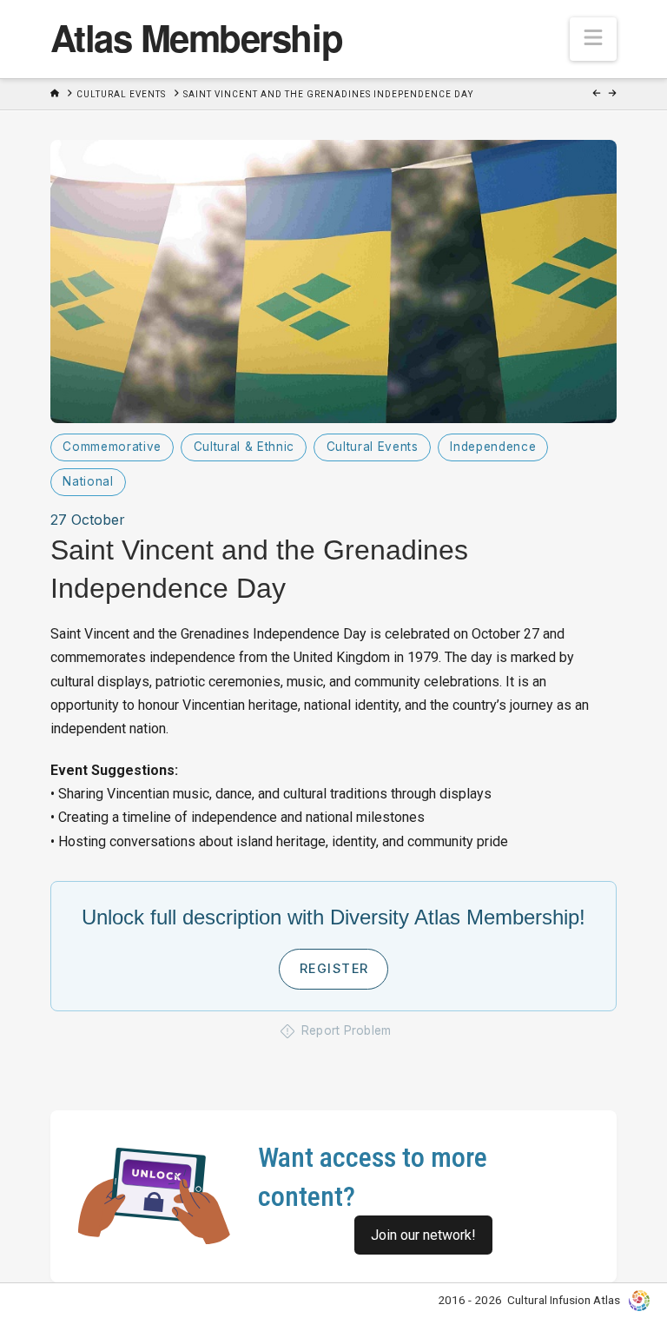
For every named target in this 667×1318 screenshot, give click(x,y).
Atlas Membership (196, 37)
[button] (593, 39)
